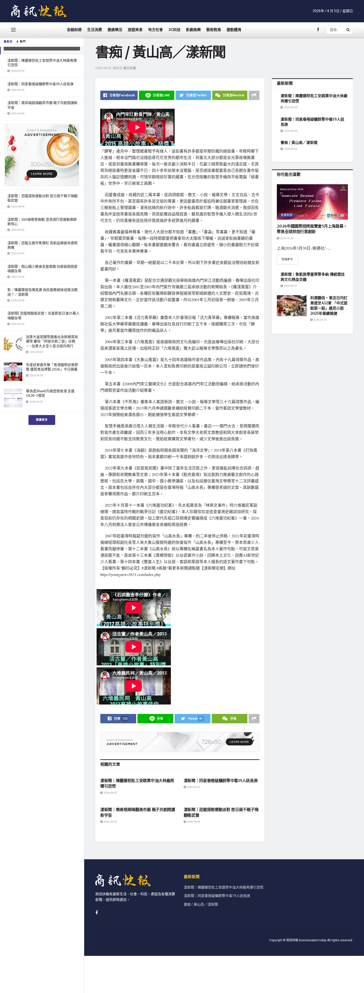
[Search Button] (348, 29)
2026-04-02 (290, 286)
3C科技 (174, 29)
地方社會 (155, 29)
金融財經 (74, 29)
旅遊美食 (135, 29)
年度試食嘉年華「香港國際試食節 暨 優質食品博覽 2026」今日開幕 (52, 367)
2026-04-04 (110, 822)
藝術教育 (213, 29)
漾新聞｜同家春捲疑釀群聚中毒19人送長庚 (40, 84)
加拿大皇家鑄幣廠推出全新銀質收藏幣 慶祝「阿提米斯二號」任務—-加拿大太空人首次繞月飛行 (52, 341)
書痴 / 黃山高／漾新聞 (299, 142)
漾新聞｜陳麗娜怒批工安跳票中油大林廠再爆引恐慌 (223, 887)
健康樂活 (114, 29)
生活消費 (94, 29)
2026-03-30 (286, 238)
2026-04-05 (103, 68)
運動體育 (234, 29)
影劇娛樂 (193, 29)
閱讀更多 (42, 420)
